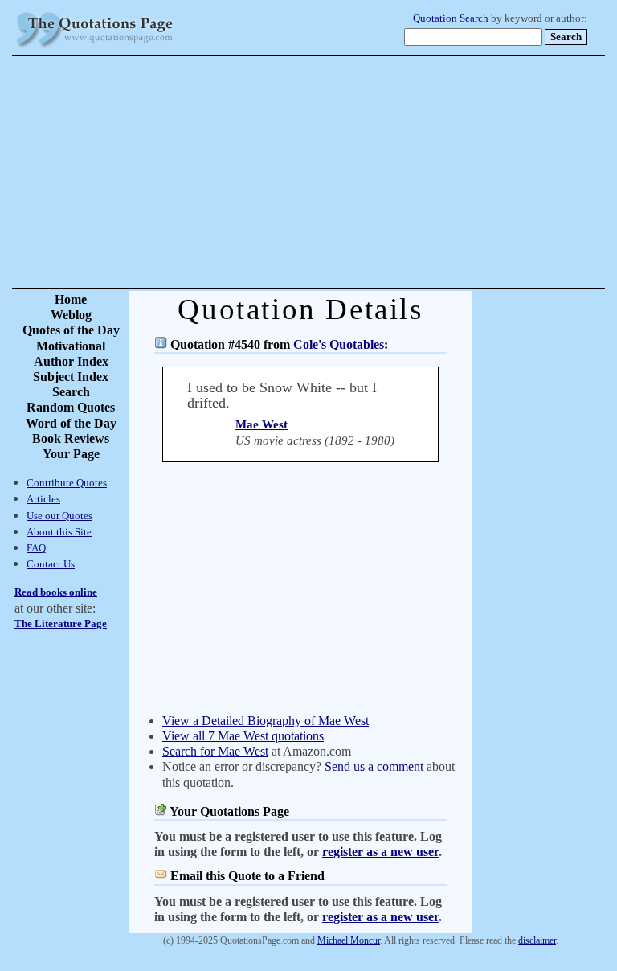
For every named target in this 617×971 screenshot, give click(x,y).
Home (71, 299)
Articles (43, 499)
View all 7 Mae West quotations (243, 736)
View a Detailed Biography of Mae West (265, 720)
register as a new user (380, 851)
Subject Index (70, 376)
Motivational (70, 346)
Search (71, 392)
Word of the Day (71, 423)
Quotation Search (450, 18)
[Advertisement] (365, 172)
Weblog (71, 315)
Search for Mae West (215, 751)
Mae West (261, 424)
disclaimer (537, 940)
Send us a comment (374, 766)
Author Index (71, 361)
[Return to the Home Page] (94, 48)
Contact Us (51, 564)
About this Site (59, 532)
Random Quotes (71, 407)
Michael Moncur (348, 940)
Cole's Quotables (338, 344)
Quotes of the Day (71, 330)
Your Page (71, 454)
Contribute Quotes (67, 483)
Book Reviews (70, 438)
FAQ (36, 548)
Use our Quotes (59, 516)
